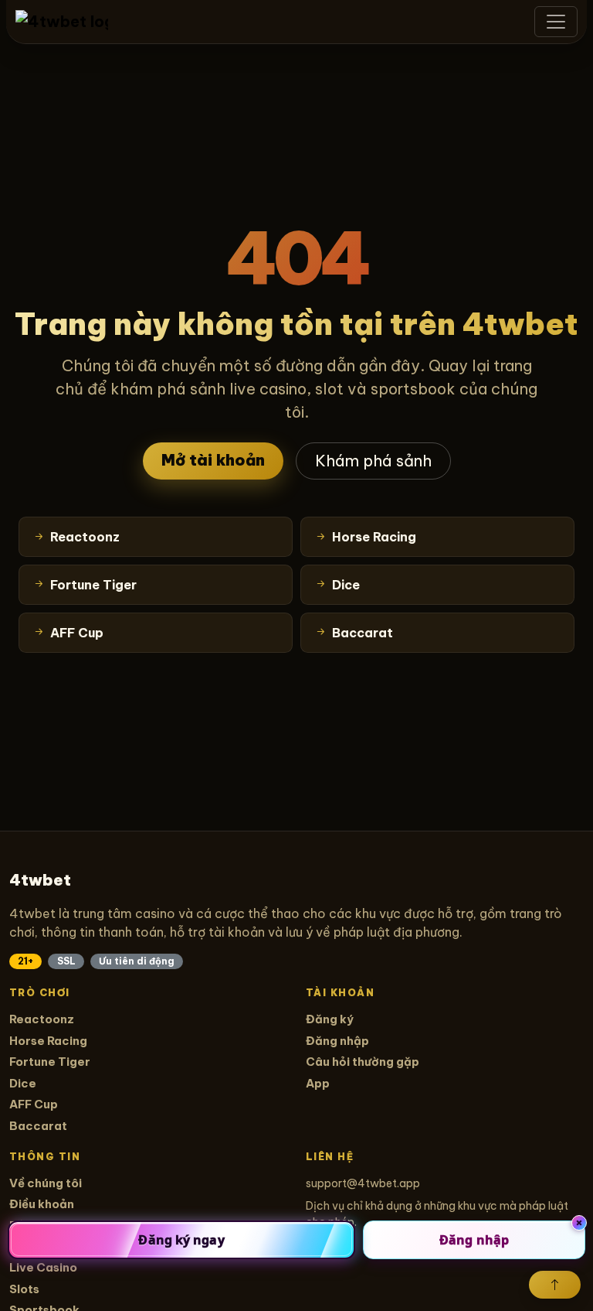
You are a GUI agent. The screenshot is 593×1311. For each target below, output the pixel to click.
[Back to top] (555, 1285)
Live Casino (43, 1267)
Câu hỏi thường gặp (362, 1061)
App (318, 1083)
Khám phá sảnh (373, 460)
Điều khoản (41, 1204)
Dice (22, 1083)
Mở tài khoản (213, 459)
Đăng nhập (337, 1040)
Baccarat (38, 1125)
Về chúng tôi (45, 1183)
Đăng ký (330, 1019)
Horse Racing (48, 1040)
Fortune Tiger (49, 1061)
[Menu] (556, 21)
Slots (24, 1289)
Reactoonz (41, 1019)
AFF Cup (33, 1104)
